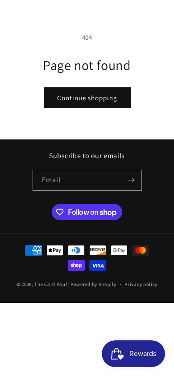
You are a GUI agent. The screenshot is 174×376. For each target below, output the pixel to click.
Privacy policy (140, 284)
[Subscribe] (131, 180)
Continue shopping (87, 98)
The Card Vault (51, 284)
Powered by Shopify (93, 284)
